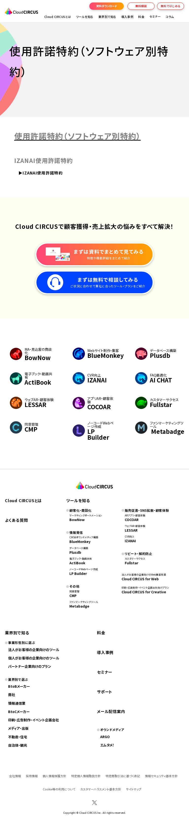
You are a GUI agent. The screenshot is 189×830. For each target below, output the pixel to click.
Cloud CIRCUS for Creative (144, 591)
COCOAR (132, 519)
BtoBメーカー (19, 686)
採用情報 (32, 776)
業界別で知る (107, 17)
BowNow (77, 519)
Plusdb (75, 552)
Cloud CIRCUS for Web (140, 578)
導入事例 (127, 17)
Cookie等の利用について (59, 789)
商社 (11, 694)
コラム (170, 17)
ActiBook (77, 562)
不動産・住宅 (17, 736)
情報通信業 (16, 703)
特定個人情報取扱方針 (86, 776)
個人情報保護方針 (54, 776)
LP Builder (78, 573)
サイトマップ (133, 789)
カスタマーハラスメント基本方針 (100, 789)
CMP (73, 595)
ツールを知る (85, 17)
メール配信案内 (111, 711)
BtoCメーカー (19, 711)
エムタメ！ (107, 745)
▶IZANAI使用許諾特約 (41, 173)
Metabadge (79, 606)
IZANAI (130, 540)
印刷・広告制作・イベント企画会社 (33, 719)
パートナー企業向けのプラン (29, 666)
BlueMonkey (80, 541)
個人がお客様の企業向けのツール (33, 657)
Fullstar (131, 562)
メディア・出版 (18, 728)
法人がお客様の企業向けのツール (33, 649)
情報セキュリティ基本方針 (161, 776)
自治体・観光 (17, 745)
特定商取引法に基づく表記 (123, 776)
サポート (104, 692)
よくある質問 (16, 520)
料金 (141, 17)
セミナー (104, 672)
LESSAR (131, 530)
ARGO (105, 736)
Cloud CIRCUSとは (57, 17)
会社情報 (15, 776)
